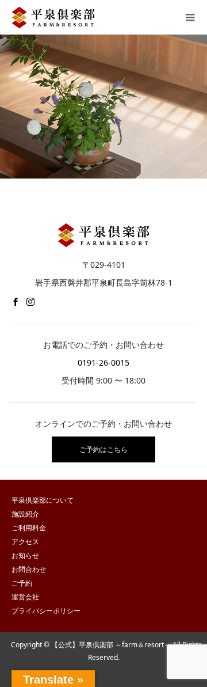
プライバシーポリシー (46, 611)
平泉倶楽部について (43, 500)
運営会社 (25, 597)
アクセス (25, 541)
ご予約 (22, 583)
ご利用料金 (29, 528)
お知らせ (25, 555)
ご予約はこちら (103, 449)
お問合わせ (29, 569)
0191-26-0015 (103, 362)
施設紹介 (25, 514)
